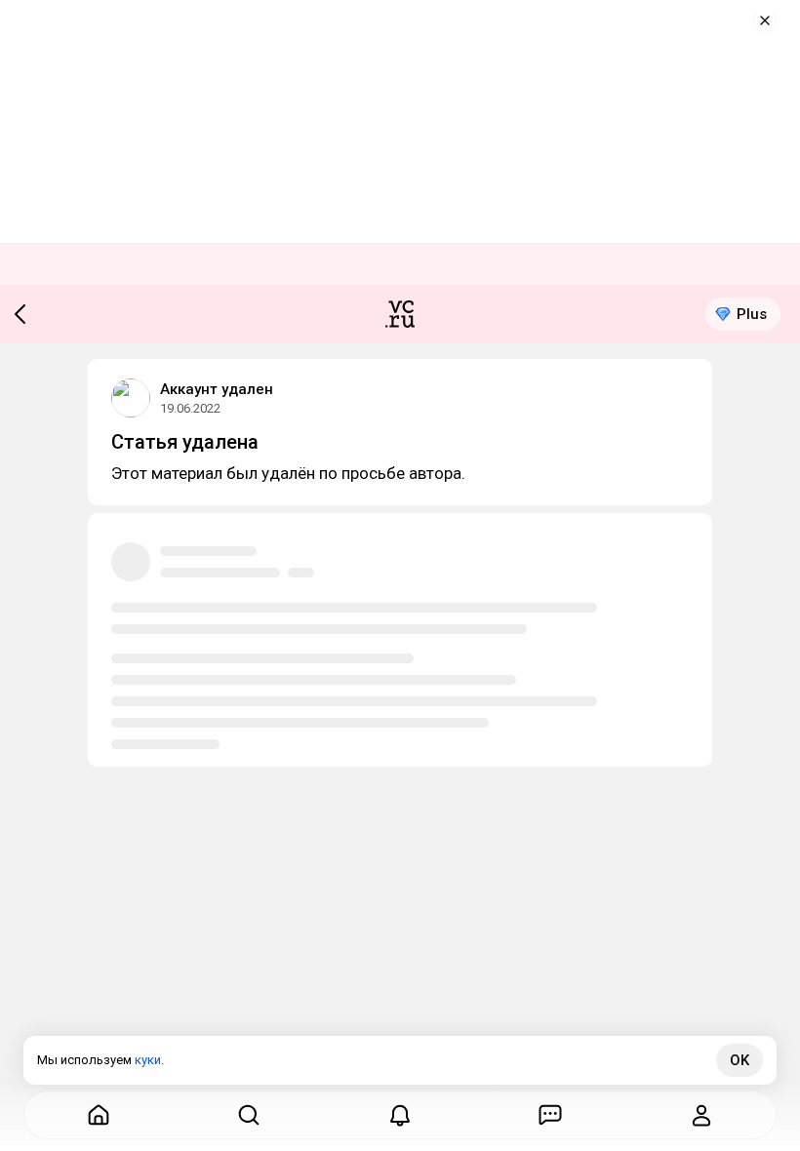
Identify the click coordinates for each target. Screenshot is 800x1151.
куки (148, 1059)
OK (739, 1060)
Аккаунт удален (216, 389)
